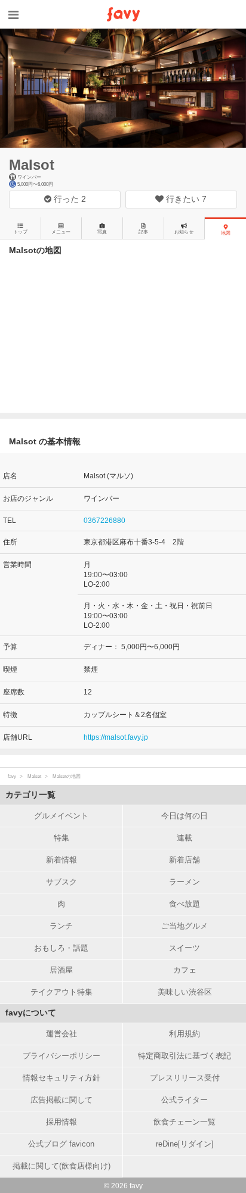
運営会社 (61, 1033)
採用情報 (61, 1121)
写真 (102, 232)
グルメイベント (61, 815)
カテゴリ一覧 (30, 794)
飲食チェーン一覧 (184, 1121)
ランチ (61, 925)
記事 (143, 232)
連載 (184, 837)
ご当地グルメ (184, 925)
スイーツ (184, 947)
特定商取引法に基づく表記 (184, 1055)
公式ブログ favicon (61, 1143)
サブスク (61, 881)
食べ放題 (184, 903)
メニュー (60, 232)
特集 (61, 837)
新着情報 (61, 859)
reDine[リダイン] (185, 1143)
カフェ (184, 969)
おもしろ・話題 (61, 947)
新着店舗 (184, 859)
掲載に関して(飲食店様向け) (61, 1165)
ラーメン (184, 881)
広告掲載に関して (61, 1099)
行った (68, 199)
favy (12, 776)
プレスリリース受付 (185, 1077)
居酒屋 (61, 969)
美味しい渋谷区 (185, 992)
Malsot (31, 165)
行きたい (185, 199)
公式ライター (184, 1099)
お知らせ (183, 232)
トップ (20, 232)
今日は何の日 (184, 815)
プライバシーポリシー (61, 1055)
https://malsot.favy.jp (116, 737)
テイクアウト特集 (61, 992)
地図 (225, 233)
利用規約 (184, 1033)
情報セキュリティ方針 (61, 1077)
